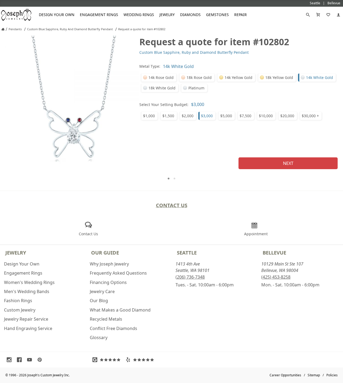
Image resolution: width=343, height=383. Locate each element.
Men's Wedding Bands (26, 291)
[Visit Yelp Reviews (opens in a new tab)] (141, 359)
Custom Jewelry (19, 310)
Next (288, 163)
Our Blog (99, 301)
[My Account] (338, 15)
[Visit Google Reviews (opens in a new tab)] (107, 359)
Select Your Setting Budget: (163, 104)
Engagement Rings (99, 14)
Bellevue (274, 252)
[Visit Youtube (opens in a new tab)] (31, 359)
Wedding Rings (139, 14)
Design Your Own (56, 14)
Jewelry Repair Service (26, 319)
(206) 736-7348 (190, 277)
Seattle (187, 252)
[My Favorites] (328, 15)
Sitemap (314, 375)
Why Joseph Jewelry (109, 264)
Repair (240, 14)
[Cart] (318, 15)
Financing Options (108, 282)
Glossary (98, 337)
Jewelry (167, 14)
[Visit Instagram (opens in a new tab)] (10, 359)
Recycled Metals (106, 319)
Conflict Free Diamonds (113, 328)
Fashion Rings (18, 301)
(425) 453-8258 (275, 277)
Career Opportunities (285, 375)
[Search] (307, 15)
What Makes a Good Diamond (120, 310)
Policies (332, 375)
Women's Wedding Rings (29, 282)
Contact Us (171, 205)
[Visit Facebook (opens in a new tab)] (20, 359)
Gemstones (217, 14)
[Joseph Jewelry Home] (3, 29)
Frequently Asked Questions (118, 273)
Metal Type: (149, 66)
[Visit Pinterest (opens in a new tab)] (41, 359)
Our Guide (105, 252)
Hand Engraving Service (28, 328)
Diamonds (190, 14)
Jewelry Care (102, 291)
